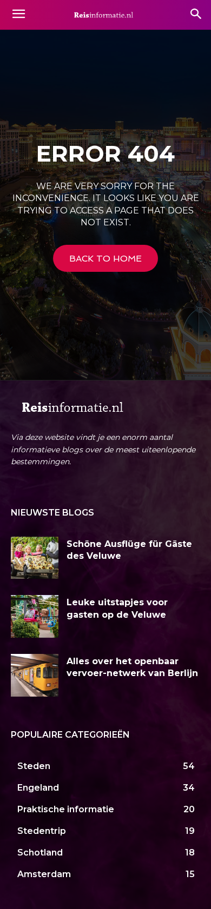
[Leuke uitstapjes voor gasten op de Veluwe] (34, 616)
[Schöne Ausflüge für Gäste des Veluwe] (34, 558)
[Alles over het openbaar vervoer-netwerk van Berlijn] (34, 675)
